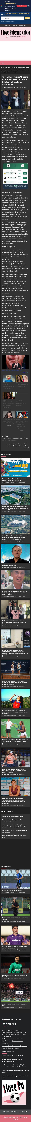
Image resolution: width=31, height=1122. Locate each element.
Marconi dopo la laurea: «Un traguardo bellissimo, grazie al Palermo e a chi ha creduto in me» (14, 593)
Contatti (4, 1048)
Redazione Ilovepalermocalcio (11, 87)
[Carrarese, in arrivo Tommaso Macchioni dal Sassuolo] (15, 963)
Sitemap (10, 1048)
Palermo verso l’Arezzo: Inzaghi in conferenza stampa (12, 821)
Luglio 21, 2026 (22, 744)
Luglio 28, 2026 (22, 596)
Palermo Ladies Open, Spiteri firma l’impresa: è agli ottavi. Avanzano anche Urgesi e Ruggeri (14, 770)
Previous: (15, 438)
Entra (27, 18)
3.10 (11, 173)
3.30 (8, 177)
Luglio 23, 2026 (22, 656)
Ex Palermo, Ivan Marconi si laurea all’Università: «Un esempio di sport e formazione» (14, 622)
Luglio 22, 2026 (22, 715)
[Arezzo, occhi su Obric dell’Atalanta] (15, 879)
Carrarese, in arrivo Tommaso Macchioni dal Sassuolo (15, 831)
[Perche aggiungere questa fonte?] (28, 6)
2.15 (15, 173)
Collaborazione (22, 25)
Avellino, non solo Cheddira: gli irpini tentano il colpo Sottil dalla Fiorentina (14, 826)
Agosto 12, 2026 (22, 482)
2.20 (15, 177)
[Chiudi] (4, 6)
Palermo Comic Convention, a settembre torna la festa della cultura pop (15, 479)
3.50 (8, 173)
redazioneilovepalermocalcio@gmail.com (14, 1046)
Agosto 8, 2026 (22, 511)
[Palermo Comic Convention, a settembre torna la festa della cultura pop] (15, 467)
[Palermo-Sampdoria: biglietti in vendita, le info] (15, 992)
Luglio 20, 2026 (22, 805)
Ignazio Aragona (17, 1041)
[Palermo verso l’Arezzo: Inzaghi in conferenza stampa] (15, 906)
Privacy (16, 1048)
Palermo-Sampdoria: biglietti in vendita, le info (15, 836)
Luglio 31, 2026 (22, 567)
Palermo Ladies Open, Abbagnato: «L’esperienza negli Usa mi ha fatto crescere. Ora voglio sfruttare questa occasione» (13, 801)
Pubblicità (14, 25)
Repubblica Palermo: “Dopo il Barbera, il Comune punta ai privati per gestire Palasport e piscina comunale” (14, 537)
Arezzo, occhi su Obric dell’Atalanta (13, 816)
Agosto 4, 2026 (22, 541)
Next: (17, 445)
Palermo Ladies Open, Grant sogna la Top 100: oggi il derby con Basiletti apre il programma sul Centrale (15, 741)
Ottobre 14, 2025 (24, 87)
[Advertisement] (15, 50)
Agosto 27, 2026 (22, 892)
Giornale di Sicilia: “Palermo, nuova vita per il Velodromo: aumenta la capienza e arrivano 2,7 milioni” (15, 508)
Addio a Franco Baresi (9, 565)
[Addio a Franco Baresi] (15, 553)
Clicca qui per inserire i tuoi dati (8, 21)
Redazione (7, 25)
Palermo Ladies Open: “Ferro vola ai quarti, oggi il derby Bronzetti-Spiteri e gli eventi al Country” (14, 682)
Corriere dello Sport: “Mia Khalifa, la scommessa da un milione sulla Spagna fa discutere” (15, 712)
